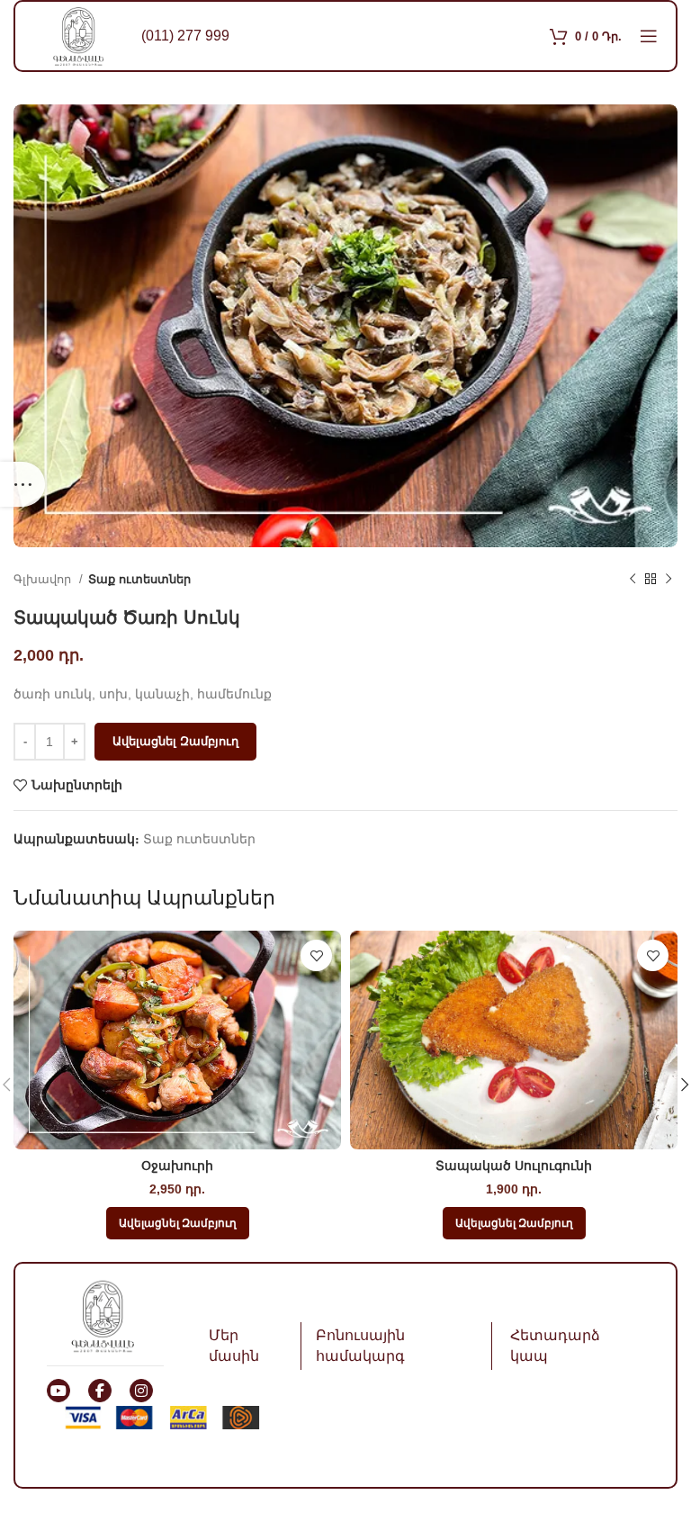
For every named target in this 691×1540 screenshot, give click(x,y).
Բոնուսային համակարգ (360, 1345)
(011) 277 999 (185, 35)
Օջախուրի (177, 1165)
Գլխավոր (44, 579)
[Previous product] (633, 580)
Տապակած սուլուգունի (513, 1165)
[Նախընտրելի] (316, 955)
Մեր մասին (234, 1345)
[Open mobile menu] (649, 36)
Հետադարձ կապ (555, 1345)
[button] (177, 1223)
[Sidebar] (22, 484)
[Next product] (669, 580)
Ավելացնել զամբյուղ (175, 741)
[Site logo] (78, 35)
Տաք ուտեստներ (139, 579)
